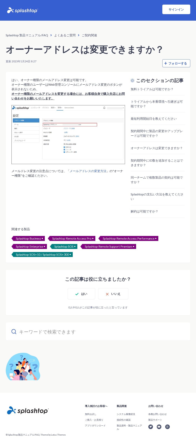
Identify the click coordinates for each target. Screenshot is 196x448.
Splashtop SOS (64, 246)
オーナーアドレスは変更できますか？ (157, 148)
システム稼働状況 (126, 414)
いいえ (115, 293)
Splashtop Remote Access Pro (71, 238)
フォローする (177, 63)
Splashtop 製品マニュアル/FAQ (27, 35)
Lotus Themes (58, 434)
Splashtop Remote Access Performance (128, 238)
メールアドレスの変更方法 (88, 171)
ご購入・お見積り (94, 419)
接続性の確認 (124, 419)
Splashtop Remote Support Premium (108, 246)
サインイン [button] (176, 9)
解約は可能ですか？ (144, 211)
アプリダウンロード (95, 425)
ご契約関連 (89, 35)
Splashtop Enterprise (29, 246)
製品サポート (155, 419)
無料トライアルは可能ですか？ (152, 89)
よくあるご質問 (65, 35)
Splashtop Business (28, 238)
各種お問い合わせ (157, 414)
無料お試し (90, 414)
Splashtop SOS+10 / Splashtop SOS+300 (42, 254)
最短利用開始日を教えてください (154, 118)
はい (84, 293)
